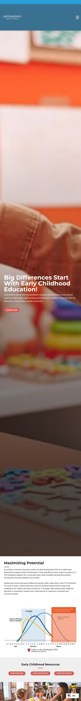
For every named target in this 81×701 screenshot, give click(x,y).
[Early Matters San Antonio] (12, 17)
